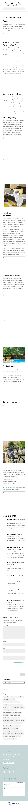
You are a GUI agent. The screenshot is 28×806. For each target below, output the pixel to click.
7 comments (7, 30)
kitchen (22, 720)
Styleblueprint (14, 470)
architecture (6, 699)
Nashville (5, 725)
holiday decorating (17, 712)
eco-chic (22, 707)
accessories (6, 697)
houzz (11, 715)
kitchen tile (5, 723)
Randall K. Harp (11, 519)
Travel (19, 736)
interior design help (15, 718)
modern (20, 723)
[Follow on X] (13, 772)
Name (4, 641)
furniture (15, 710)
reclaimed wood (14, 731)
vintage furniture (6, 738)
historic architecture (7, 712)
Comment (6, 625)
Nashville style (15, 728)
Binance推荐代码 (11, 600)
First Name (7, 788)
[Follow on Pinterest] (17, 772)
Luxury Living (10, 26)
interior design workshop (8, 720)
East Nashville (16, 707)
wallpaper (14, 738)
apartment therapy (19, 697)
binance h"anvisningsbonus (15, 589)
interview (18, 720)
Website (5, 655)
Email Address (8, 784)
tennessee (5, 736)
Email (4, 648)
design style (6, 707)
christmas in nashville (8, 702)
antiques (12, 697)
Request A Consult (8, 762)
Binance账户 (10, 576)
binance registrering (13, 562)
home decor (6, 715)
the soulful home (13, 736)
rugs (21, 731)
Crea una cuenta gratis (13, 534)
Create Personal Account (14, 547)
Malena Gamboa (8, 24)
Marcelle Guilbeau (13, 723)
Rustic (4, 733)
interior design (6, 718)
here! (15, 476)
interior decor (17, 715)
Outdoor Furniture (12, 28)
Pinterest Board (14, 487)
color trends (16, 702)
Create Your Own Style (8, 704)
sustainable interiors (19, 733)
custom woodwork (18, 704)
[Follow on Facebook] (4, 772)
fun (10, 710)
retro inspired (6, 489)
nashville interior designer (14, 725)
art (10, 699)
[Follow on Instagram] (8, 772)
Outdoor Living (20, 28)
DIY (11, 707)
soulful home (10, 733)
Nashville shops (6, 728)
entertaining (6, 710)
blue (14, 699)
